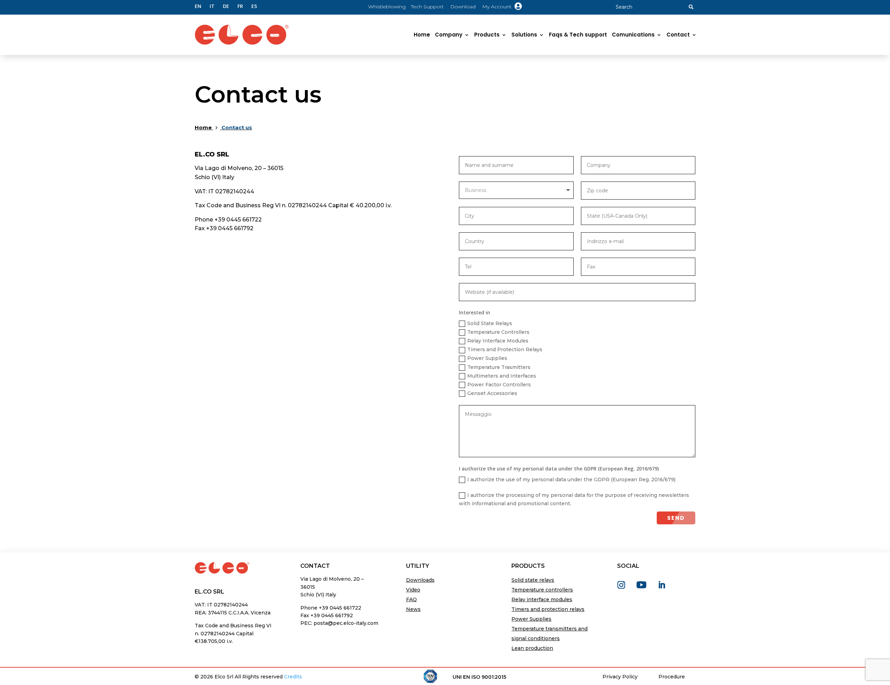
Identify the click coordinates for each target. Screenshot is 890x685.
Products (487, 34)
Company (448, 34)
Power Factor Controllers (499, 384)
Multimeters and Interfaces (501, 376)
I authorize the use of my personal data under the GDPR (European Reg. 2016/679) (571, 479)
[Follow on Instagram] (621, 585)
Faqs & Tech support (578, 34)
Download (463, 6)
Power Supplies (487, 358)
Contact (678, 34)
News (413, 609)
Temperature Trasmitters (499, 367)
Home (422, 34)
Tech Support (427, 6)
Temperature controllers (542, 590)
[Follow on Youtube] (641, 585)
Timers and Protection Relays (504, 349)
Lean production (532, 648)
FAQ (411, 599)
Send (676, 518)
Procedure (671, 677)
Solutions (524, 34)
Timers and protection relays (547, 609)
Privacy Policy (620, 677)
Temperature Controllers (498, 332)
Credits (293, 677)
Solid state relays (532, 580)
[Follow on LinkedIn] (661, 585)
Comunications (633, 34)
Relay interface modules (541, 599)
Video (413, 590)
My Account (502, 6)
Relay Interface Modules (497, 341)
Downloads (420, 580)
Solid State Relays (489, 323)
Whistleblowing (387, 6)
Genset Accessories (492, 393)
